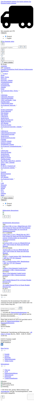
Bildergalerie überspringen (10, 210)
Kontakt (7, 354)
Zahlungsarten (28, 69)
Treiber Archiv (9, 361)
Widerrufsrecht (9, 375)
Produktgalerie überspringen (11, 222)
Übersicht (4, 69)
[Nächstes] (9, 216)
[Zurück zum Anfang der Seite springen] (3, 397)
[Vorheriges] (4, 216)
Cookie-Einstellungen (11, 378)
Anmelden (4, 66)
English (9, 38)
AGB (20, 314)
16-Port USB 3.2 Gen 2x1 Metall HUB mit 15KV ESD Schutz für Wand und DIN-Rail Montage (16, 251)
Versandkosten (5, 391)
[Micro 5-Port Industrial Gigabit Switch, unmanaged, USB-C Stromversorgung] (17, 270)
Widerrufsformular (10, 359)
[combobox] (9, 48)
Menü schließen (8, 62)
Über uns (7, 370)
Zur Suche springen (23, 1)
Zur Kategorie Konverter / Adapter (11, 126)
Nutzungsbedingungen (7, 323)
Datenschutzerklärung (11, 373)
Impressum (8, 376)
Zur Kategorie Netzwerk (8, 105)
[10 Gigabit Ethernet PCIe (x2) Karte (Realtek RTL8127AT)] (17, 282)
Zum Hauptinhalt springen (9, 1)
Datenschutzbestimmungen (19, 312)
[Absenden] (20, 308)
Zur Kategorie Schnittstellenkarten (11, 146)
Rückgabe (8, 357)
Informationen (5, 364)
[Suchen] (20, 47)
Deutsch (9, 36)
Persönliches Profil (12, 69)
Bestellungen (4, 71)
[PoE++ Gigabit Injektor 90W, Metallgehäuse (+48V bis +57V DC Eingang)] (17, 258)
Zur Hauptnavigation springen (16, 2)
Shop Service (5, 348)
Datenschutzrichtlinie (13, 321)
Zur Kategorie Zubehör (8, 168)
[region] (17, 214)
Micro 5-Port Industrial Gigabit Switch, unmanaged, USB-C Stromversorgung (14, 274)
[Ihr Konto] (3, 58)
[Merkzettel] (2, 56)
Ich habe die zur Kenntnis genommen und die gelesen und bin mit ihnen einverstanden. (16, 314)
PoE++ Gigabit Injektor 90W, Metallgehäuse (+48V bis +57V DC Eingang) (16, 262)
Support (7, 356)
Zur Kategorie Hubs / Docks (9, 91)
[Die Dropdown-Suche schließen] (25, 47)
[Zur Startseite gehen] (7, 41)
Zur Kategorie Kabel (7, 179)
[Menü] (3, 43)
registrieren (7, 67)
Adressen (21, 69)
